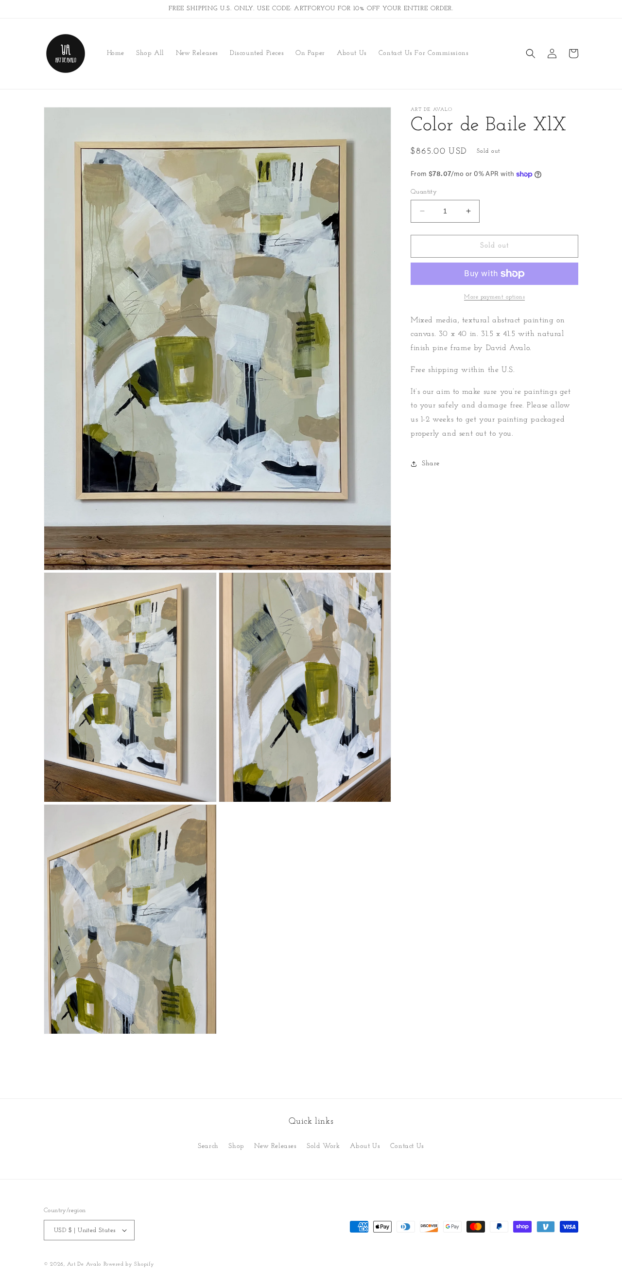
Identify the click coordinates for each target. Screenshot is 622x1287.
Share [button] (431, 463)
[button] (530, 53)
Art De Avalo (84, 1264)
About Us (365, 1146)
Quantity (424, 192)
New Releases (275, 1146)
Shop (236, 1146)
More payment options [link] (494, 297)
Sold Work (323, 1146)
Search (208, 1146)
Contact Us (407, 1146)
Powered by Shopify (129, 1264)
